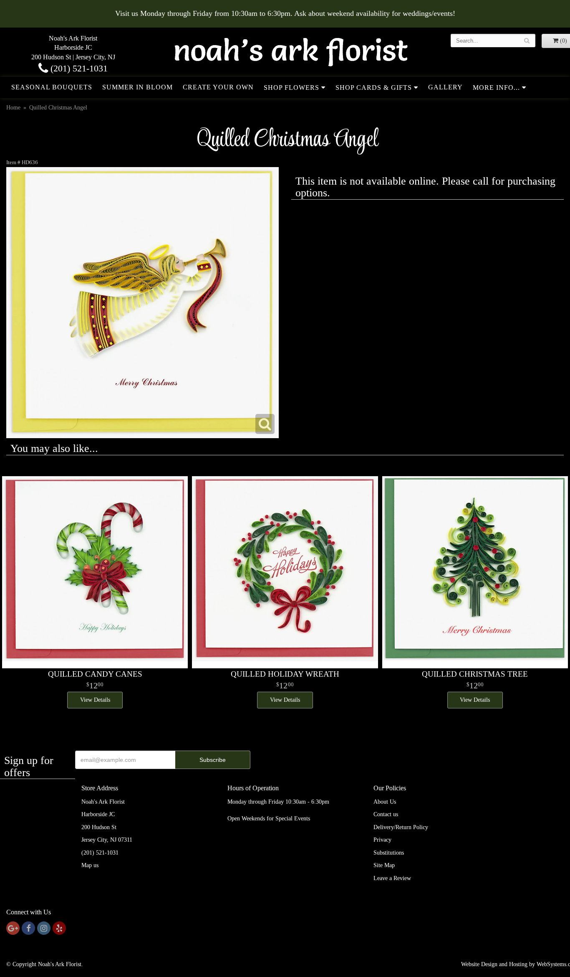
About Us (384, 802)
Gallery (445, 87)
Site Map (384, 865)
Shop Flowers (291, 87)
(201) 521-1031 (78, 68)
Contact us (385, 814)
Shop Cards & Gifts (373, 87)
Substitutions (388, 853)
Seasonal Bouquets (51, 87)
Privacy (382, 840)
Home (13, 107)
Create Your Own (218, 87)
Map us (89, 865)
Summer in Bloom (137, 87)
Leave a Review (392, 878)
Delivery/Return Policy (400, 827)
